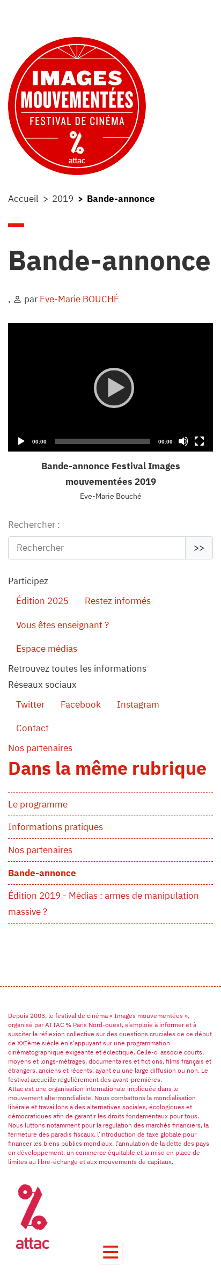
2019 (62, 199)
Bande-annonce (42, 873)
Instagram (138, 704)
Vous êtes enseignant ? (62, 625)
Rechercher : (34, 524)
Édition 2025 (42, 601)
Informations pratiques (55, 827)
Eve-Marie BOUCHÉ (79, 299)
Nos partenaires (40, 850)
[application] (110, 387)
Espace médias (46, 648)
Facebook (81, 704)
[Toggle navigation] (110, 1252)
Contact (32, 728)
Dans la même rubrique (107, 768)
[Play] (111, 387)
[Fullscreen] (199, 441)
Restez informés (118, 601)
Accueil (23, 199)
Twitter (30, 704)
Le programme (38, 804)
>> (199, 548)
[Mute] (183, 441)
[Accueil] (110, 106)
